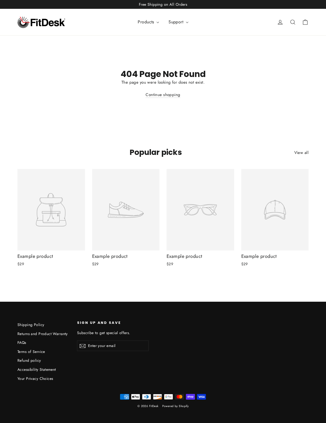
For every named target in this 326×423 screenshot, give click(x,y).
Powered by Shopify (175, 406)
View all (301, 152)
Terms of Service (31, 351)
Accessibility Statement (36, 369)
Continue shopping (163, 94)
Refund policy (29, 360)
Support (176, 22)
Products (146, 22)
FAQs (21, 342)
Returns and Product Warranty (42, 333)
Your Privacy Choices (35, 378)
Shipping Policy (30, 324)
